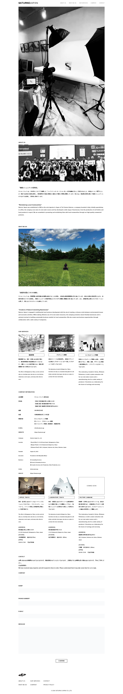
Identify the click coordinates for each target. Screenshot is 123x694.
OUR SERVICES (83, 3)
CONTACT (102, 3)
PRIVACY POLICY (48, 684)
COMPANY (93, 3)
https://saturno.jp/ (39, 432)
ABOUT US (63, 3)
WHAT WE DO (72, 3)
